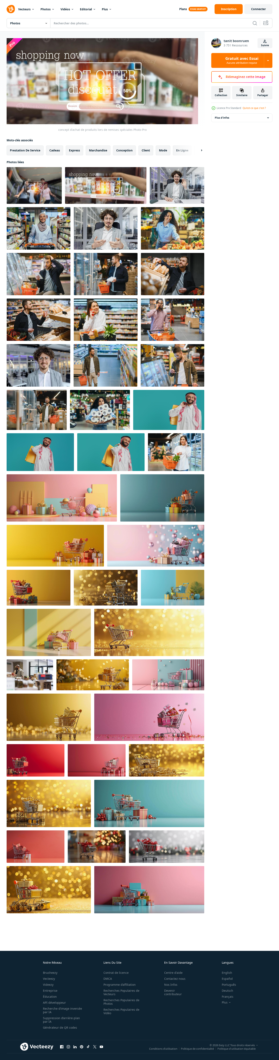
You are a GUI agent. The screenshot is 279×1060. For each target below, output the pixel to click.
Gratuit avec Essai (241, 60)
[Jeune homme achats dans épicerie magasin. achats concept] (38, 274)
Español (227, 979)
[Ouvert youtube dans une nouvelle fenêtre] (101, 1046)
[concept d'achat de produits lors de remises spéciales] (34, 185)
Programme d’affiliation (119, 985)
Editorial (86, 9)
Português (229, 985)
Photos (45, 9)
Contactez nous (174, 979)
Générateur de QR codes (60, 1027)
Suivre (265, 45)
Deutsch (227, 991)
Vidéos (65, 9)
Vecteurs (24, 9)
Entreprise (50, 991)
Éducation (50, 997)
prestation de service (25, 150)
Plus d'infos (222, 117)
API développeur (54, 1003)
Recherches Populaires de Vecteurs (121, 992)
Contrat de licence (116, 973)
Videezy (48, 985)
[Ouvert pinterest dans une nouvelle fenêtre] (81, 1046)
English (227, 973)
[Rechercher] (254, 23)
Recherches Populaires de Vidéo (121, 1011)
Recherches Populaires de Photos (121, 1002)
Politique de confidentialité (197, 1049)
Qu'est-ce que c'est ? (254, 108)
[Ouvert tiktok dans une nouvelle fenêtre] (88, 1046)
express (74, 150)
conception (124, 150)
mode (163, 150)
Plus (105, 9)
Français (227, 997)
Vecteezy (49, 979)
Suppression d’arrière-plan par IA (61, 1019)
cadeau (54, 150)
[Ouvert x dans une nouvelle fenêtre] (94, 1046)
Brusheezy (50, 973)
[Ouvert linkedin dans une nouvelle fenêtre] (75, 1046)
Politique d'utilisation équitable (236, 1049)
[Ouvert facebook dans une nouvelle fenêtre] (61, 1046)
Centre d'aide (173, 973)
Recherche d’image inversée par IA (62, 1010)
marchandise (98, 150)
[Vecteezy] (11, 9)
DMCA (107, 979)
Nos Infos (170, 985)
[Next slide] (198, 150)
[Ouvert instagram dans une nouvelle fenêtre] (68, 1046)
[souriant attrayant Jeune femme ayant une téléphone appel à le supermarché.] (106, 320)
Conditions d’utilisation (163, 1049)
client (146, 150)
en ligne (182, 150)
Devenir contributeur (173, 992)
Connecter (258, 9)
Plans (183, 9)
